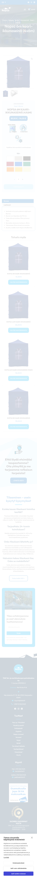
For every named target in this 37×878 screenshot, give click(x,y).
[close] (31, 837)
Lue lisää (6, 857)
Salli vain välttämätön (19, 868)
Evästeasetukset (18, 863)
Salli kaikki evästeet (18, 874)
